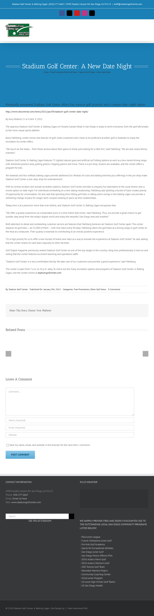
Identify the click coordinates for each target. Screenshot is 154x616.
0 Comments (114, 289)
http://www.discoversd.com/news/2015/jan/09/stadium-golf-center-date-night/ (47, 111)
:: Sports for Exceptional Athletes (96, 548)
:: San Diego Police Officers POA (96, 555)
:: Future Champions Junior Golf (96, 540)
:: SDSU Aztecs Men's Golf (93, 559)
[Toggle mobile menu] (146, 26)
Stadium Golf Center (18, 289)
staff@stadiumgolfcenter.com (128, 4)
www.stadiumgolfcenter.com (26, 502)
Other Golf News (98, 289)
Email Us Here (20, 498)
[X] (136, 310)
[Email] (142, 310)
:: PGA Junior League (90, 537)
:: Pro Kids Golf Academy (92, 544)
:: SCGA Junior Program (91, 578)
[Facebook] (130, 310)
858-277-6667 (20, 494)
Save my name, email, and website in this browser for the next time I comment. (49, 445)
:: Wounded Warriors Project (94, 570)
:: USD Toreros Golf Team (92, 566)
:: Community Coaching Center (95, 574)
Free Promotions (81, 289)
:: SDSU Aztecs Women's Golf (94, 563)
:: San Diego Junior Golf (91, 551)
